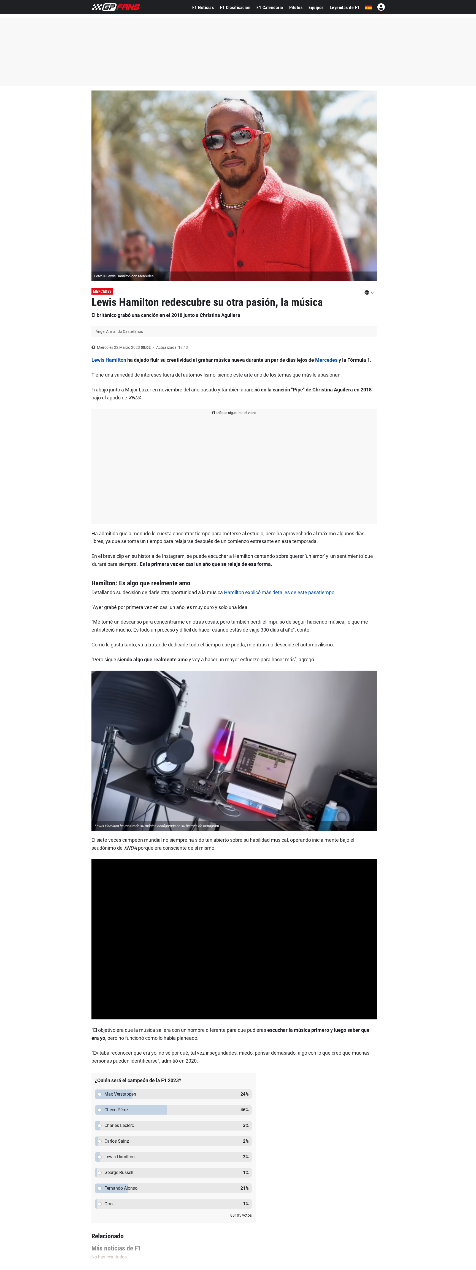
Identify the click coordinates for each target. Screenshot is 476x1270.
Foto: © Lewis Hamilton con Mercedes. (124, 276)
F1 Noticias (203, 7)
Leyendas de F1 (345, 7)
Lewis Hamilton (108, 360)
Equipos (316, 7)
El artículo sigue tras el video (234, 413)
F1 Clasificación (235, 7)
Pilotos (296, 7)
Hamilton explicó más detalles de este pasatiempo (279, 592)
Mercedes (102, 291)
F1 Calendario (269, 7)
